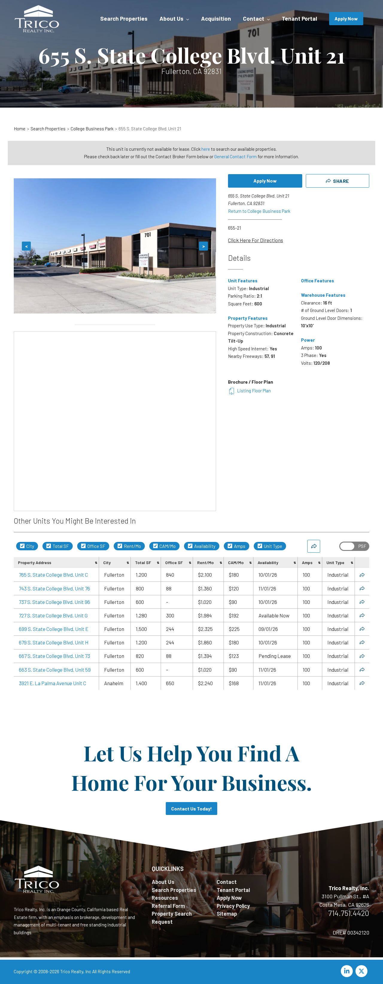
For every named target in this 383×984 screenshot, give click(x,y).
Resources (165, 897)
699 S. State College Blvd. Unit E (53, 629)
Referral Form (168, 905)
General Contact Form (235, 156)
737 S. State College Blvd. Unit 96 (54, 602)
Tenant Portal (233, 890)
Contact (227, 881)
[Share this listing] (362, 574)
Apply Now (265, 180)
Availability (204, 546)
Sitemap (227, 913)
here (205, 149)
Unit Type (272, 546)
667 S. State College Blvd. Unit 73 (54, 656)
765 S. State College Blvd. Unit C (53, 575)
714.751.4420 (348, 912)
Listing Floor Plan (254, 390)
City (29, 546)
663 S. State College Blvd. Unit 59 (55, 670)
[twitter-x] (362, 971)
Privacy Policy (233, 905)
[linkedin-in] (348, 971)
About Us (163, 881)
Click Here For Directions (255, 240)
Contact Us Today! (191, 808)
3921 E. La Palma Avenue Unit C (52, 683)
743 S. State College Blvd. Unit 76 (54, 588)
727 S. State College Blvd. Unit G (53, 615)
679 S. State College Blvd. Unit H (54, 642)
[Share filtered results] (313, 546)
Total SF (60, 546)
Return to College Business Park (259, 211)
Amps (239, 546)
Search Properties (174, 890)
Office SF (95, 546)
